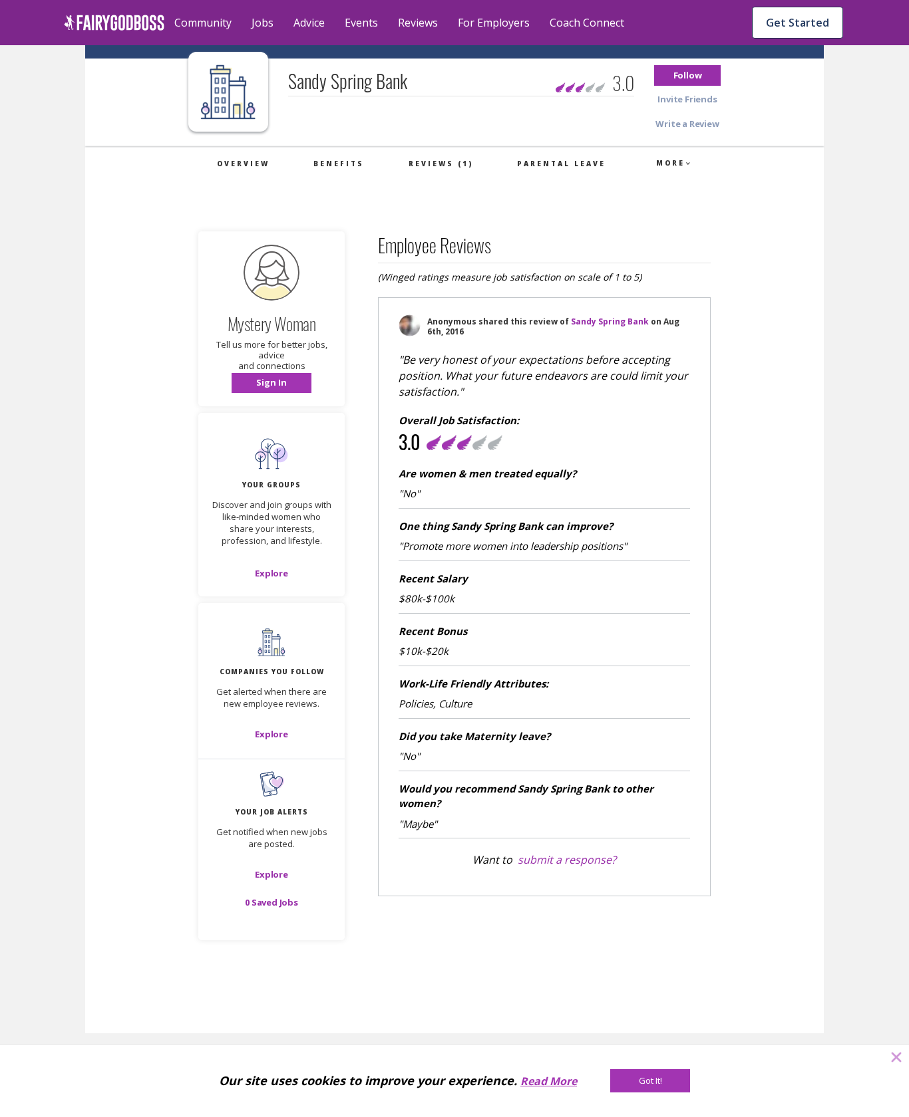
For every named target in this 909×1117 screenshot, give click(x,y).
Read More (548, 1081)
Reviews (418, 22)
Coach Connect (587, 22)
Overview (243, 163)
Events (361, 22)
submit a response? (567, 859)
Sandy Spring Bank (610, 321)
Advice (309, 22)
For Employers (494, 22)
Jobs (262, 22)
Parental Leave (561, 163)
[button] (687, 75)
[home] (114, 22)
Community (203, 22)
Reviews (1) (441, 163)
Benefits (338, 163)
